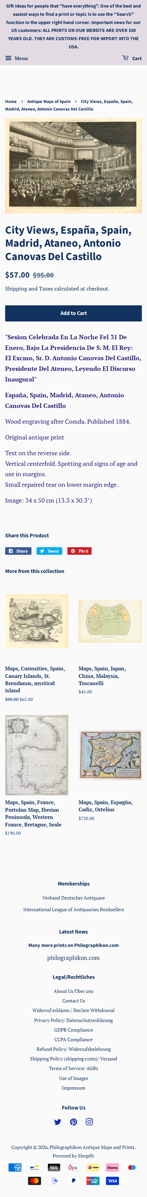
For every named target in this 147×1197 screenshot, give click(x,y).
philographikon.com (73, 958)
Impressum (73, 1087)
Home (11, 101)
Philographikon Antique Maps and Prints (92, 1147)
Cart (136, 58)
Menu (20, 58)
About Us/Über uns (73, 991)
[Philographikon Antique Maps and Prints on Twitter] (58, 1123)
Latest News (73, 932)
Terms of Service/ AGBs (73, 1068)
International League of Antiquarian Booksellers (73, 909)
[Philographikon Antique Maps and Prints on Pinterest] (73, 1123)
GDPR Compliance (73, 1029)
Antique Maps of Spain (48, 101)
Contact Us (73, 1000)
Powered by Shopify (73, 1155)
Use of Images (73, 1078)
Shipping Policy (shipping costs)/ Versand (73, 1058)
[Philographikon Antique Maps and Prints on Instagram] (89, 1123)
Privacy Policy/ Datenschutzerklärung (73, 1020)
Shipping (16, 288)
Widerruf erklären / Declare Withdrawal (73, 1010)
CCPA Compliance (73, 1039)
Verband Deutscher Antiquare (73, 897)
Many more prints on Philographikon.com (73, 945)
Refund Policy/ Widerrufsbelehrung (74, 1049)
